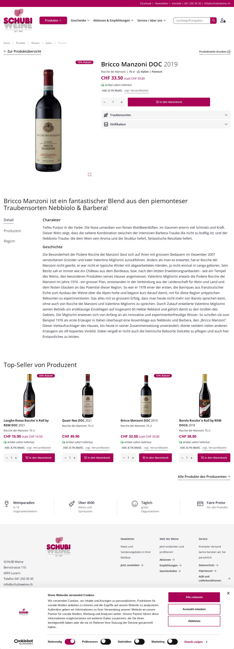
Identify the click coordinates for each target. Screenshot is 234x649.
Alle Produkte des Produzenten (202, 476)
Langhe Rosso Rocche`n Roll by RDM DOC (26, 422)
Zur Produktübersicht (24, 51)
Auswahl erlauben (194, 609)
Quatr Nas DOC (77, 420)
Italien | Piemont (151, 71)
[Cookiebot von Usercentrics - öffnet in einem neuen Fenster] (24, 642)
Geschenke (78, 20)
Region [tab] (9, 241)
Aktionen (165, 559)
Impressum (206, 571)
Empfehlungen (169, 565)
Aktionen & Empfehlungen (111, 20)
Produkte (51, 20)
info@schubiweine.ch (217, 3)
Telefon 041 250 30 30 (18, 579)
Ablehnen (194, 621)
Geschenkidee (168, 571)
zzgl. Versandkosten (136, 90)
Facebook (145, 3)
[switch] (106, 642)
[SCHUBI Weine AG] (18, 20)
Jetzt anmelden (130, 565)
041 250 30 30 (192, 3)
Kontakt (176, 3)
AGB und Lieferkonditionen (210, 578)
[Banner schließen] (228, 593)
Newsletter (161, 3)
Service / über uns (149, 20)
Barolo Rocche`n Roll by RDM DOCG (200, 422)
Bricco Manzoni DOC (139, 420)
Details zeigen (193, 641)
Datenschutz (206, 565)
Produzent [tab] (12, 230)
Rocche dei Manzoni (113, 71)
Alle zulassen (194, 597)
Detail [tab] (9, 219)
